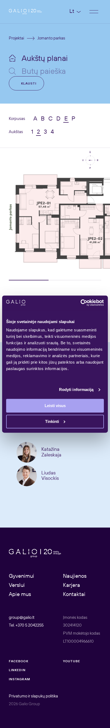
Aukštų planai (45, 59)
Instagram (19, 679)
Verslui (17, 585)
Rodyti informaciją (76, 389)
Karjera (71, 585)
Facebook (18, 661)
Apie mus (20, 594)
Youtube (71, 661)
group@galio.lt (21, 618)
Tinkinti (52, 421)
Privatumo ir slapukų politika (33, 696)
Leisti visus (55, 406)
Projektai (16, 38)
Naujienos (75, 576)
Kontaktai (74, 594)
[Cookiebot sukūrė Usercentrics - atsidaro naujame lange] (80, 302)
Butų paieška (44, 72)
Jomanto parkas (51, 38)
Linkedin (17, 670)
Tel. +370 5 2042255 (26, 625)
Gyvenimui (21, 576)
